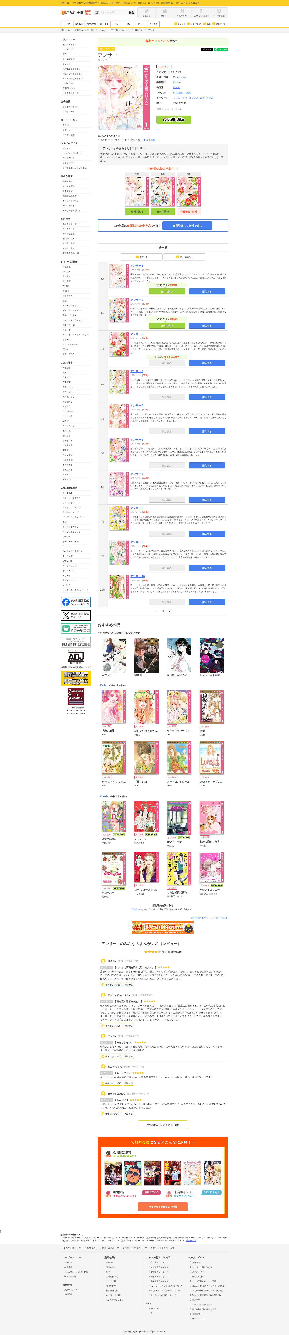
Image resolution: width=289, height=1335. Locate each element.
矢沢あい (67, 479)
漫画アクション (70, 580)
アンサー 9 (136, 542)
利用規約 (196, 1300)
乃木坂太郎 (68, 460)
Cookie (104, 796)
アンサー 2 (136, 299)
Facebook (154, 1308)
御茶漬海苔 (68, 402)
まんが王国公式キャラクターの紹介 (208, 1286)
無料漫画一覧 (69, 229)
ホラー (66, 339)
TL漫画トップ (69, 83)
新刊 (209, 24)
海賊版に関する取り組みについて (76, 667)
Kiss (64, 522)
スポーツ (67, 330)
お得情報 (68, 1294)
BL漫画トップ (69, 88)
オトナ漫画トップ (71, 93)
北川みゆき (68, 416)
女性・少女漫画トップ (73, 74)
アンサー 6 (136, 439)
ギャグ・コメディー (72, 310)
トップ (67, 24)
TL (116, 24)
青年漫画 (67, 276)
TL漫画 (66, 286)
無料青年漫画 (69, 243)
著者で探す (68, 191)
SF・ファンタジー (71, 344)
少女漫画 (67, 271)
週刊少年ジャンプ (71, 512)
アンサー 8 (136, 508)
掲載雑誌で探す (70, 196)
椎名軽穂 (67, 431)
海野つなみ (68, 387)
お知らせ (67, 148)
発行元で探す (69, 205)
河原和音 (67, 406)
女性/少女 (91, 24)
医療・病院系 (69, 354)
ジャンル (182, 24)
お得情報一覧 (69, 111)
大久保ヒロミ (69, 397)
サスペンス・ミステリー (74, 320)
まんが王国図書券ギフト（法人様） (208, 1290)
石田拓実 (67, 382)
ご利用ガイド (69, 158)
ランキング (196, 24)
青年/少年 (104, 24)
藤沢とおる (68, 470)
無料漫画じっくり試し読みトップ (103, 1248)
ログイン (67, 130)
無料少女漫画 (69, 238)
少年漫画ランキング (159, 1281)
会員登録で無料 (188, 211)
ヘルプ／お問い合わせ (73, 153)
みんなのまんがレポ (72, 210)
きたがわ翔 (68, 411)
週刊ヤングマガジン (72, 507)
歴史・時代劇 (69, 325)
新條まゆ (67, 436)
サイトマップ (198, 1319)
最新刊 (143, 257)
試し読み (167, 363)
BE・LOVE (68, 493)
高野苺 (66, 450)
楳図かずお (68, 392)
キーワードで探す (71, 201)
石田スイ (67, 377)
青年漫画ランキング (159, 1276)
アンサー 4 (136, 371)
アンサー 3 (136, 334)
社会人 (209, 97)
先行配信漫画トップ (72, 69)
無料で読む (137, 211)
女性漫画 (67, 267)
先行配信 (79, 24)
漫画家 (103, 140)
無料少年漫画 (69, 248)
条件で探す (68, 181)
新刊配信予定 (69, 59)
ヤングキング (69, 571)
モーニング (68, 556)
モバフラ (67, 585)
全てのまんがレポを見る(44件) (163, 1124)
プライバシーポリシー (202, 1305)
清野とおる (68, 440)
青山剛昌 (67, 368)
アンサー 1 (136, 265)
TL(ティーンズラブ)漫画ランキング (166, 1286)
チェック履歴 (69, 135)
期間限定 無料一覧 (71, 253)
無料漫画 (154, 24)
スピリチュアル (118, 140)
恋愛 (65, 301)
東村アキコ (68, 465)
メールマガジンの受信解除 (76, 1272)
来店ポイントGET (71, 107)
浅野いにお (68, 372)
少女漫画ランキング (159, 1272)
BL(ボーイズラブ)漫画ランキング (165, 1290)
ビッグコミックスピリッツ (75, 517)
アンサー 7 (136, 473)
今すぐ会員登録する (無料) (163, 1206)
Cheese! (66, 537)
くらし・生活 (180, 97)
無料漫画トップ (70, 44)
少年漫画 (67, 281)
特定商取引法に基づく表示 (204, 1309)
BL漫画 (66, 291)
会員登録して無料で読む (187, 225)
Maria (180, 77)
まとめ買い (186, 257)
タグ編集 (150, 140)
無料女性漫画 (69, 234)
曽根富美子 (68, 445)
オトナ (141, 24)
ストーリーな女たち (72, 498)
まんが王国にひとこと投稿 (75, 168)
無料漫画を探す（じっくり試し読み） (209, 918)
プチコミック (69, 503)
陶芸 (140, 140)
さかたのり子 (69, 426)
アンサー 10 (137, 576)
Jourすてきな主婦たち (73, 551)
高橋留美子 (68, 455)
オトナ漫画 (68, 296)
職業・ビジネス (70, 315)
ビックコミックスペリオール (76, 590)
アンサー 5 (136, 405)
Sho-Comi (67, 561)
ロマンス (193, 97)
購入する (207, 291)
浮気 (132, 140)
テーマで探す (69, 186)
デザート (67, 575)
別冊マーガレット (71, 541)
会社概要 (196, 1314)
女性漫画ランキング (159, 1267)
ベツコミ (67, 546)
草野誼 (66, 421)
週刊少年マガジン (71, 527)
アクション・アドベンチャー (76, 335)
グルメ (66, 349)
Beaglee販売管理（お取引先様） (207, 1295)
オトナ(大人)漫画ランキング (163, 1295)
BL (128, 24)
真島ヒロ (67, 474)
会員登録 (67, 125)
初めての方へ (69, 163)
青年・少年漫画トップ (73, 78)
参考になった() (113, 985)
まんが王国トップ (72, 1248)
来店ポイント (222, 24)
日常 (202, 97)
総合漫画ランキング (159, 1262)
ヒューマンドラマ (71, 305)
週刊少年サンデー (71, 566)
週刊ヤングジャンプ (72, 532)
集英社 (176, 87)
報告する (129, 985)
